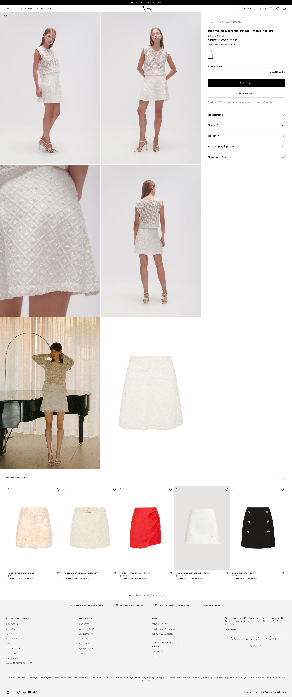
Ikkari (82, 653)
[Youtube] (29, 692)
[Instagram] (7, 692)
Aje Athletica (86, 649)
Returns (10, 634)
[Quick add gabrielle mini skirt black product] (283, 573)
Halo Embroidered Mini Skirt (193, 573)
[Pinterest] (24, 692)
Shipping (10, 629)
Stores (262, 8)
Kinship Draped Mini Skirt (135, 573)
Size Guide (11, 653)
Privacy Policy (159, 624)
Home (210, 22)
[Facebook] (13, 692)
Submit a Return (14, 639)
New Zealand (159, 652)
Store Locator (86, 634)
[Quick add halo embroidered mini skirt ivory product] (227, 573)
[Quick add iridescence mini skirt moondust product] (58, 573)
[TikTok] (18, 692)
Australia (157, 647)
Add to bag (246, 83)
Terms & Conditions (162, 634)
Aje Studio (84, 644)
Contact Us (12, 624)
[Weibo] (34, 692)
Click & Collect (14, 649)
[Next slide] (285, 478)
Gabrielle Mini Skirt (244, 573)
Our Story (84, 624)
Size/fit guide (277, 72)
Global (156, 657)
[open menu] (7, 8)
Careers (83, 639)
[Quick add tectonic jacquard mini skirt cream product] (115, 573)
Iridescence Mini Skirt (21, 573)
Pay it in (211, 45)
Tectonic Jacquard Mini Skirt (81, 573)
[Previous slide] (279, 478)
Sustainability (86, 629)
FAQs (8, 644)
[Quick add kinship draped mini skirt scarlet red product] (171, 573)
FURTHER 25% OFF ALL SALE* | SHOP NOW (146, 2)
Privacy (256, 692)
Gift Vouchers (13, 658)
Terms (248, 692)
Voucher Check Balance (19, 663)
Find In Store (246, 93)
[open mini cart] (284, 8)
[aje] (146, 8)
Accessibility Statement (164, 629)
